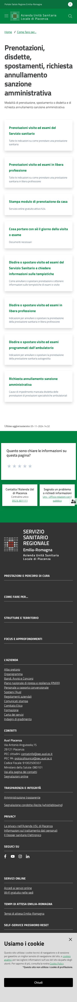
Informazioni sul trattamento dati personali (30, 830)
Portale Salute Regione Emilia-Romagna (23, 4)
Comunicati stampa (16, 701)
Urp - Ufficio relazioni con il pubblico (57, 499)
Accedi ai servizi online (18, 888)
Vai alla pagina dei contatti (20, 772)
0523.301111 (20, 501)
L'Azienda (11, 660)
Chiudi (38, 982)
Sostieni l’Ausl (12, 692)
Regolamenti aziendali (18, 696)
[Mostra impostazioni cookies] (73, 501)
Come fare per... (26, 32)
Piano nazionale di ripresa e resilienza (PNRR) (32, 683)
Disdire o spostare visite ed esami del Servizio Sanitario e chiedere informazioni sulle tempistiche (36, 268)
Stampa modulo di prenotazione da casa (38, 201)
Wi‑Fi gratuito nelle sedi (18, 892)
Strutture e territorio (21, 618)
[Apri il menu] (6, 16)
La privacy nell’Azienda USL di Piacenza (28, 826)
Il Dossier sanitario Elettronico (22, 835)
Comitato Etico (13, 705)
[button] (70, 16)
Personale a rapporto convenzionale (26, 687)
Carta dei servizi (14, 714)
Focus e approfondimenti (23, 639)
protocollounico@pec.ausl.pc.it (33, 758)
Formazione (11, 710)
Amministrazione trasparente (22, 797)
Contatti (10, 730)
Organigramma (13, 674)
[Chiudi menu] (64, 8)
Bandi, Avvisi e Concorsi (18, 678)
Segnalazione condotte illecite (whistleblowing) (33, 805)
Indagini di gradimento (18, 719)
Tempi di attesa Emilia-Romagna (24, 913)
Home (8, 32)
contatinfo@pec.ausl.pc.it (37, 754)
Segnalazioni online (16, 776)
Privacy (10, 816)
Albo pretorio (12, 669)
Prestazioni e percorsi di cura (27, 576)
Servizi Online (15, 878)
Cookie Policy (57, 963)
